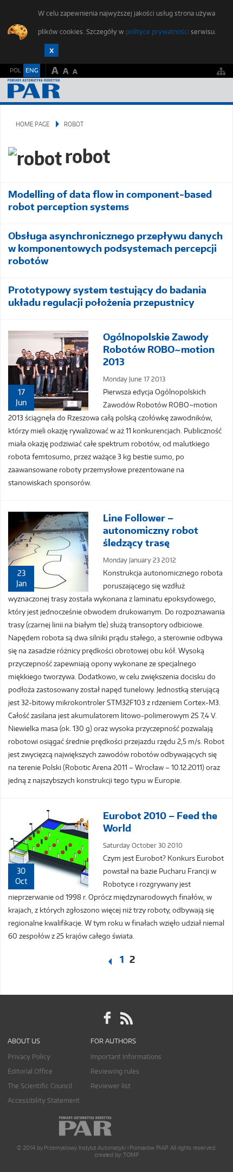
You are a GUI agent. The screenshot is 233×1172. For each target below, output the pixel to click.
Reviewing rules (114, 1071)
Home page (33, 124)
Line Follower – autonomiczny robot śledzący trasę (150, 530)
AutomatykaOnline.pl (66, 90)
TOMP (130, 1154)
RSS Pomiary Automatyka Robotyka (126, 1018)
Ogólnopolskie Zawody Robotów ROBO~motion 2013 (159, 349)
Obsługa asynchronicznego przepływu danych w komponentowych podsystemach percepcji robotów (115, 248)
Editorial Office (30, 1071)
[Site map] (221, 71)
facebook (107, 1018)
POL (15, 70)
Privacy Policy (29, 1057)
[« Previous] (103, 962)
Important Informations (125, 1057)
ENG (31, 70)
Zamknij (51, 50)
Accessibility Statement (44, 1100)
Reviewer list (110, 1086)
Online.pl (116, 1126)
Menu (214, 90)
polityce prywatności (157, 32)
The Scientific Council (40, 1086)
